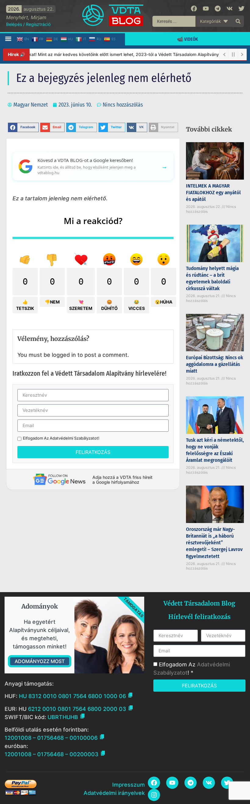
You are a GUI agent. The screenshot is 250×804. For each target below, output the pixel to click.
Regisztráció (38, 24)
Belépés (14, 24)
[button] (8, 39)
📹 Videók (187, 39)
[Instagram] (154, 795)
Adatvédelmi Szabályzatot (74, 438)
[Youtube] (205, 8)
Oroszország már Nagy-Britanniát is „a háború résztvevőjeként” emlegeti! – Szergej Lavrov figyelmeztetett (214, 542)
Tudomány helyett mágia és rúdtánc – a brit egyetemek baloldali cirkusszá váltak (212, 278)
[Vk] (229, 8)
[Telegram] (217, 8)
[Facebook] (193, 8)
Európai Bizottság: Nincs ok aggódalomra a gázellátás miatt (214, 364)
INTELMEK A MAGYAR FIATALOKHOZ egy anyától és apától (213, 192)
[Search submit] (238, 21)
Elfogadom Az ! (61, 438)
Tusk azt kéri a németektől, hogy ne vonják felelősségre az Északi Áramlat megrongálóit (215, 450)
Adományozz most (40, 661)
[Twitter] (241, 8)
